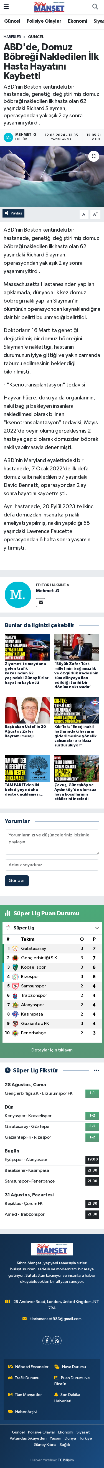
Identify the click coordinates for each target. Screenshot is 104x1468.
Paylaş (16, 213)
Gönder (17, 880)
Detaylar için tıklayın (52, 1050)
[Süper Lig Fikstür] (96, 1070)
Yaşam (55, 1438)
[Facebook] (47, 1340)
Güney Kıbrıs (45, 1445)
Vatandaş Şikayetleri (28, 1438)
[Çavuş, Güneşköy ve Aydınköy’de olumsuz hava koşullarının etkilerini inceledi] (76, 768)
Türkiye (85, 1438)
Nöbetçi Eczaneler (32, 1367)
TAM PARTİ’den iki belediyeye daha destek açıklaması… (24, 789)
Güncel (12, 21)
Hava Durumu (74, 1367)
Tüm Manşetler (28, 1395)
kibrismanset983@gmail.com (56, 1319)
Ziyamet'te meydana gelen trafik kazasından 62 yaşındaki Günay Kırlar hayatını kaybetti (27, 673)
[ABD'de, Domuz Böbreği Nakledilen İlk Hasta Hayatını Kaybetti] (52, 176)
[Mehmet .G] (18, 594)
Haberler (12, 37)
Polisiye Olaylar (44, 21)
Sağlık (65, 1445)
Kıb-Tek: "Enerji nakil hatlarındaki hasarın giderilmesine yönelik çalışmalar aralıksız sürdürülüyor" (75, 736)
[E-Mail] (40, 602)
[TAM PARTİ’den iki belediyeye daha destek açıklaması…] (27, 768)
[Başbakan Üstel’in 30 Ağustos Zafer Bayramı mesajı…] (27, 709)
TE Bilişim (66, 1460)
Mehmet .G (47, 591)
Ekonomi (77, 21)
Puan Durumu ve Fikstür (72, 1381)
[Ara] (95, 7)
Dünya (70, 1438)
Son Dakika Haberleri (67, 1398)
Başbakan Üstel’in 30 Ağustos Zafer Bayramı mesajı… (25, 731)
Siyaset (83, 1432)
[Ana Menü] (6, 7)
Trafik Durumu (27, 1378)
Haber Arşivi (26, 1412)
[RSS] (57, 1340)
